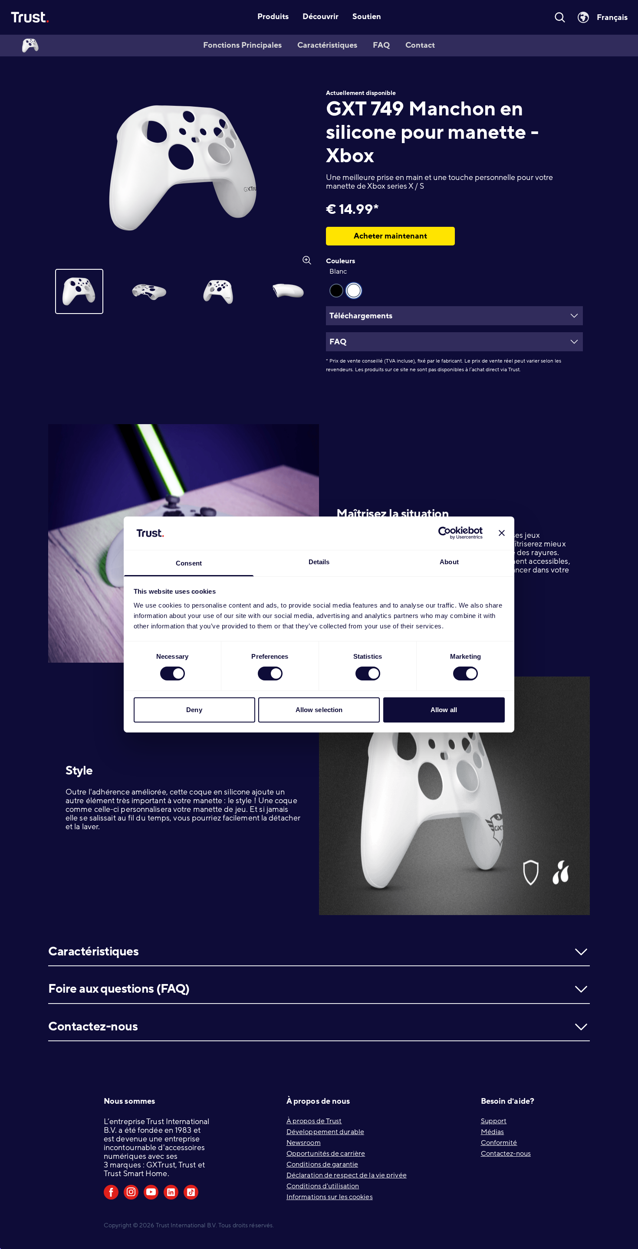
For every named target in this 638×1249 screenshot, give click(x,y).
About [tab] (449, 562)
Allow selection (319, 709)
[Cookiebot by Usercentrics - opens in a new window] (445, 532)
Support (494, 1121)
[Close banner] (502, 533)
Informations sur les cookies (329, 1197)
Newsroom (303, 1143)
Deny (194, 709)
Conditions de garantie (322, 1164)
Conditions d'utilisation (322, 1186)
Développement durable (325, 1132)
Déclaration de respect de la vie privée (346, 1175)
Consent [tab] (189, 563)
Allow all (444, 709)
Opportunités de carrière (325, 1153)
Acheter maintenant (390, 236)
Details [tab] (319, 562)
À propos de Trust (314, 1121)
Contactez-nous (506, 1153)
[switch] (270, 673)
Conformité (499, 1143)
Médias (492, 1132)
